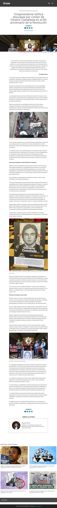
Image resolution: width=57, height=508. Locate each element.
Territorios (35, 10)
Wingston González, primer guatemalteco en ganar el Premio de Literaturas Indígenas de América (13, 466)
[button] (49, 3)
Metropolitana (28, 10)
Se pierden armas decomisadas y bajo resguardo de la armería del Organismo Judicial (42, 491)
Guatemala (22, 10)
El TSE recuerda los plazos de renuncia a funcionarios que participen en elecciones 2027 (41, 466)
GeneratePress (37, 506)
